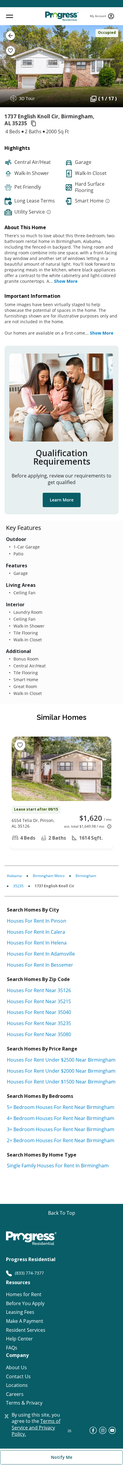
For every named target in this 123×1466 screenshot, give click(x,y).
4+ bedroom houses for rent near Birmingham (60, 1118)
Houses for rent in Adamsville (41, 953)
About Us (16, 1367)
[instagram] (102, 1432)
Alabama (14, 875)
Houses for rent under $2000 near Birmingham (61, 1071)
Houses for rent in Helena (37, 942)
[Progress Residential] (61, 16)
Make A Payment (24, 1321)
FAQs (11, 1348)
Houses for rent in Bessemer (40, 965)
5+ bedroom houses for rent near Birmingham (60, 1107)
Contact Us (18, 1376)
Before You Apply (25, 1303)
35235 (18, 885)
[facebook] (93, 1432)
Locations (17, 1385)
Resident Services (25, 1330)
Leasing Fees (20, 1312)
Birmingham (86, 875)
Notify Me (61, 1457)
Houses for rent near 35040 (39, 1012)
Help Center (19, 1339)
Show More (66, 281)
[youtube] (112, 1432)
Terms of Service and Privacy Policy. (36, 1427)
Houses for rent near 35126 (39, 990)
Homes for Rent (23, 1294)
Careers (15, 1394)
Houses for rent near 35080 (39, 1034)
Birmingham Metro (48, 875)
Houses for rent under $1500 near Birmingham (61, 1081)
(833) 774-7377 (29, 1273)
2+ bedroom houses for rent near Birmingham (60, 1140)
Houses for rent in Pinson (36, 921)
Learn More (61, 500)
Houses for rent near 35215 (39, 1001)
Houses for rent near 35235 (39, 1023)
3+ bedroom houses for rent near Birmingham (60, 1129)
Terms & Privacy (24, 1403)
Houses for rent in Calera (36, 932)
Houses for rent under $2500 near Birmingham (61, 1060)
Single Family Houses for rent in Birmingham (58, 1165)
